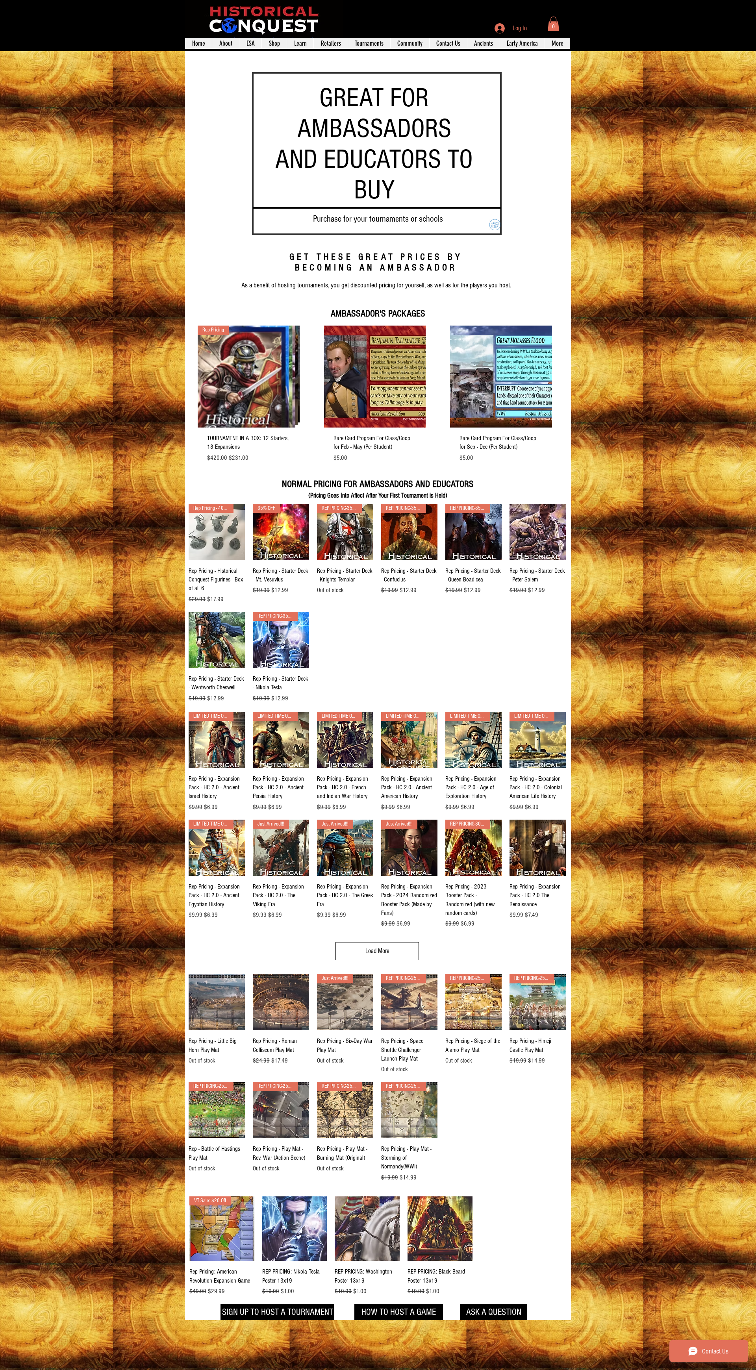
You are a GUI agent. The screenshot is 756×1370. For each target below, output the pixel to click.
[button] (553, 24)
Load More (377, 951)
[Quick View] (375, 377)
